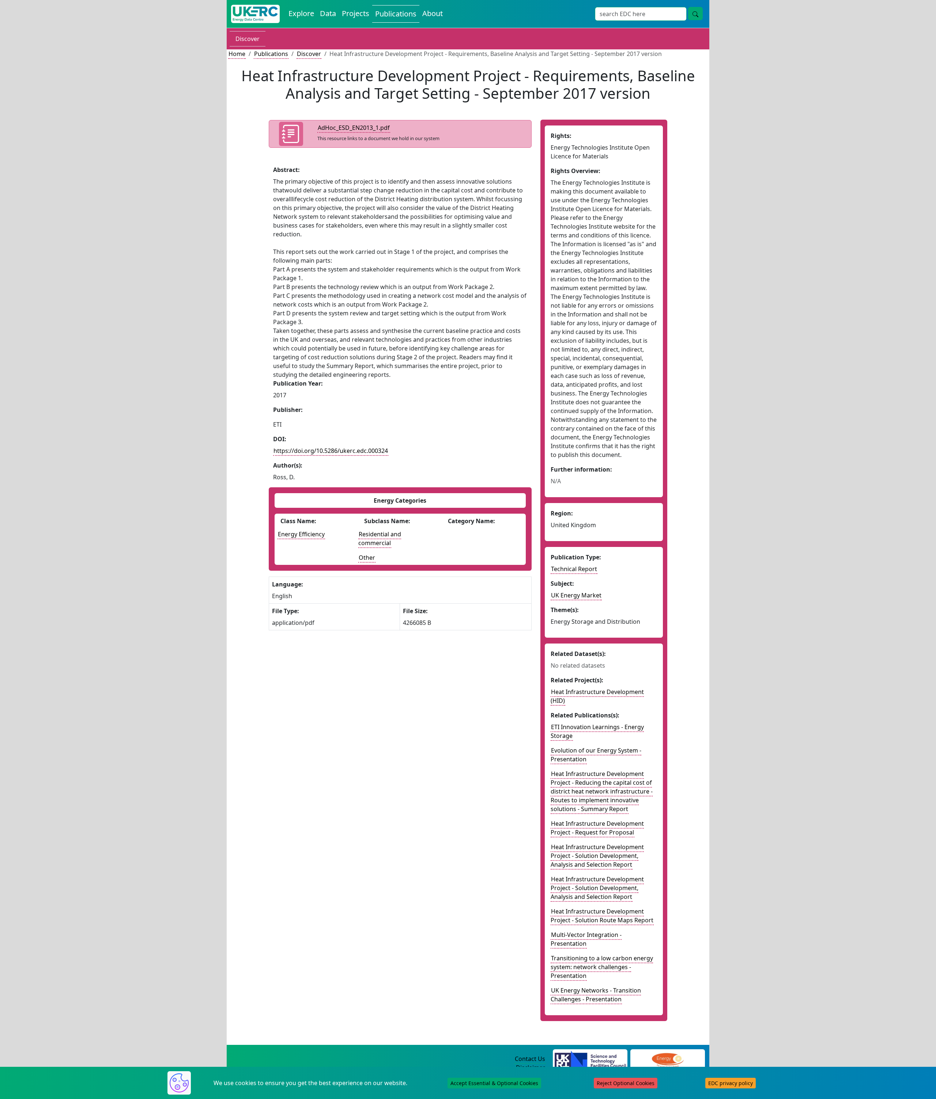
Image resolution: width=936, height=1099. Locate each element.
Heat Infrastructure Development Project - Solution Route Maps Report (602, 915)
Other (367, 558)
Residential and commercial (379, 538)
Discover (247, 39)
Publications (395, 14)
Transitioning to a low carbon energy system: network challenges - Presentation (602, 967)
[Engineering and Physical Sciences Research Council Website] (667, 1059)
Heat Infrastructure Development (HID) (597, 696)
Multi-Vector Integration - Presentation (586, 939)
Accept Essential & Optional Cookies (494, 1083)
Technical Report (574, 569)
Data (328, 13)
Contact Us (530, 1059)
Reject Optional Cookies (625, 1083)
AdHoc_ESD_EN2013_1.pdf (354, 128)
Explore (301, 13)
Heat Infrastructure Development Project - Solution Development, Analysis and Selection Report (597, 856)
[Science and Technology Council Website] (590, 1059)
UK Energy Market (576, 595)
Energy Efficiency (301, 534)
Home (237, 54)
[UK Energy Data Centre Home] (255, 14)
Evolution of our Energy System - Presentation (596, 754)
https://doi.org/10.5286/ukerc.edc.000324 (330, 451)
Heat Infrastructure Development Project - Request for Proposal (597, 827)
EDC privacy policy (730, 1083)
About (432, 13)
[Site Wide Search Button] (695, 13)
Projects (355, 13)
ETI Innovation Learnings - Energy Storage (597, 731)
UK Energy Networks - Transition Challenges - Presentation (596, 994)
